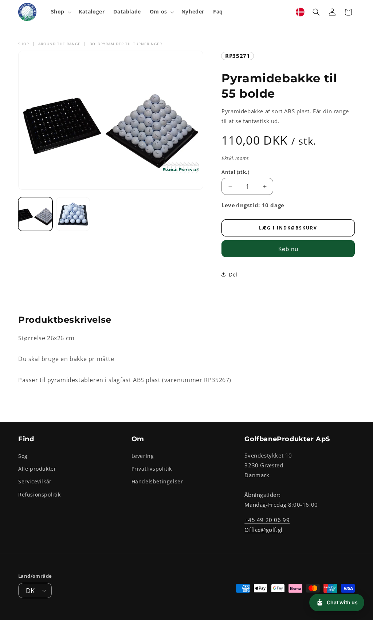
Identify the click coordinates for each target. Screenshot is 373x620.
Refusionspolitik (39, 494)
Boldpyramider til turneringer (126, 43)
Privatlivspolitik (151, 468)
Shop (23, 43)
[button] (60, 11)
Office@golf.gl (263, 529)
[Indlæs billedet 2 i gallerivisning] (73, 214)
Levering (142, 455)
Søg (23, 455)
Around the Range (59, 43)
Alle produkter (37, 468)
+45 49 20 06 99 (267, 519)
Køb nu (288, 248)
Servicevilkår (35, 481)
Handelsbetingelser (157, 481)
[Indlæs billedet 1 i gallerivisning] (35, 214)
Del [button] (233, 274)
